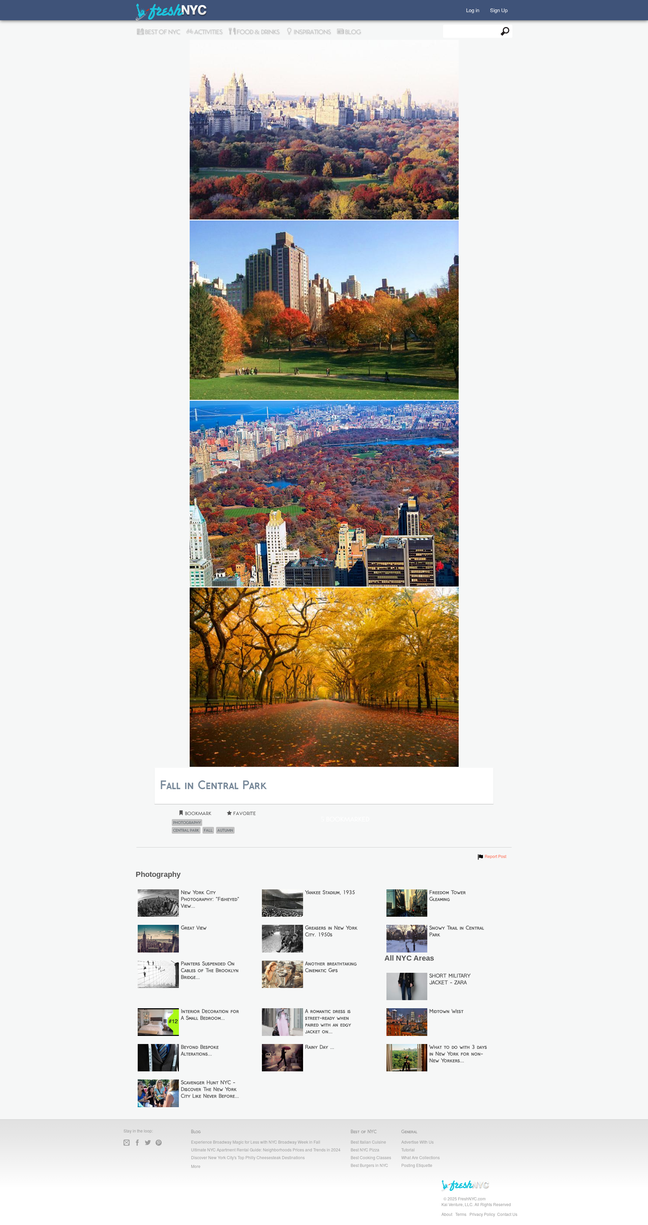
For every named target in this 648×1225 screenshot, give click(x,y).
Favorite (244, 813)
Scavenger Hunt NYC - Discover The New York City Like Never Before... (210, 1089)
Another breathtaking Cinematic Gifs (331, 967)
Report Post (491, 856)
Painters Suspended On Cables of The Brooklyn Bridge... (210, 971)
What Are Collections (420, 1157)
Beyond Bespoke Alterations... (200, 1051)
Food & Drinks (257, 32)
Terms (460, 1214)
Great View (194, 928)
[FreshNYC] (172, 19)
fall (208, 830)
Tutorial (408, 1149)
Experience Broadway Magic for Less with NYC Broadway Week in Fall (255, 1142)
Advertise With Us (417, 1142)
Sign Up (499, 9)
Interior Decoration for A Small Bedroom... (210, 1015)
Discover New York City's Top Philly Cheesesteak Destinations (248, 1157)
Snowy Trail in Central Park (456, 931)
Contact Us (507, 1214)
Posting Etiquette (416, 1165)
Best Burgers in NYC (369, 1165)
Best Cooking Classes (371, 1157)
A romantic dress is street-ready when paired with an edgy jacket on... (328, 1021)
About (446, 1214)
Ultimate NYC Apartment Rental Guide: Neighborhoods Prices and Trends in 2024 (266, 1149)
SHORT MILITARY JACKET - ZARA (449, 979)
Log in (472, 9)
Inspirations (311, 32)
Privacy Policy (482, 1214)
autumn (225, 830)
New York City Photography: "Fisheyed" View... (210, 899)
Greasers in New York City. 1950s (331, 931)
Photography (187, 822)
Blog (352, 32)
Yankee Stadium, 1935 (330, 892)
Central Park (186, 830)
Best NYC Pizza (365, 1149)
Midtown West (446, 1011)
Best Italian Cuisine (368, 1142)
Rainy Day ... (319, 1047)
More (195, 1166)
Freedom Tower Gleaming (447, 896)
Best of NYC (161, 32)
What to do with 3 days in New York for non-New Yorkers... (458, 1054)
